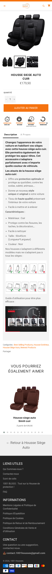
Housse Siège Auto (11, 347)
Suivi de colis (9, 478)
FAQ (5, 491)
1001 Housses (16, 561)
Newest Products (28, 347)
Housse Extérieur (41, 345)
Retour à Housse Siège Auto (27, 445)
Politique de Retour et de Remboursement (24, 523)
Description (10, 134)
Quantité (8, 93)
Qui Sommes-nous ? (13, 469)
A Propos (26, 134)
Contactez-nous (11, 474)
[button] (4, 432)
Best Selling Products (23, 345)
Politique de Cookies (13, 518)
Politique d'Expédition (14, 513)
